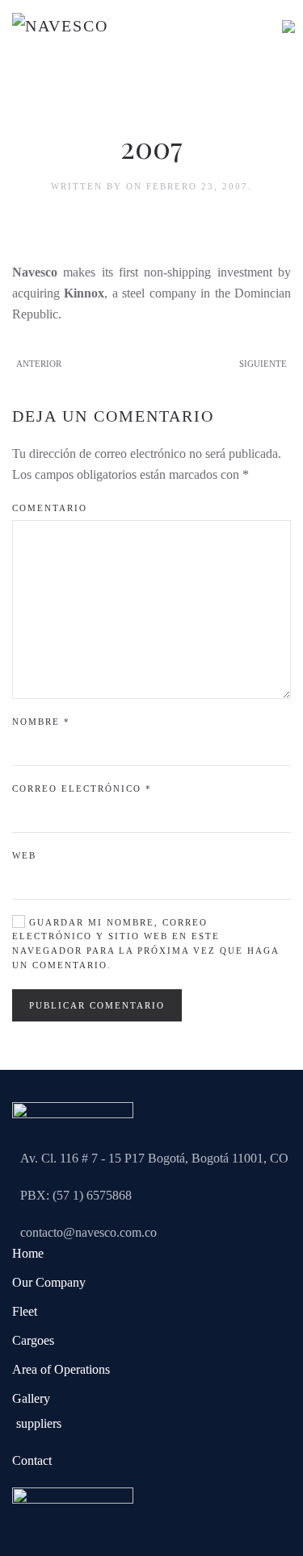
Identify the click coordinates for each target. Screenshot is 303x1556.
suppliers (38, 1423)
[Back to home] (93, 32)
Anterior (38, 363)
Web (24, 855)
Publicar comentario (97, 1005)
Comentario (49, 508)
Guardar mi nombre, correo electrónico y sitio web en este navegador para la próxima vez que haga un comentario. (145, 944)
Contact (32, 1460)
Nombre (41, 721)
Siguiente (263, 363)
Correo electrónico (82, 788)
